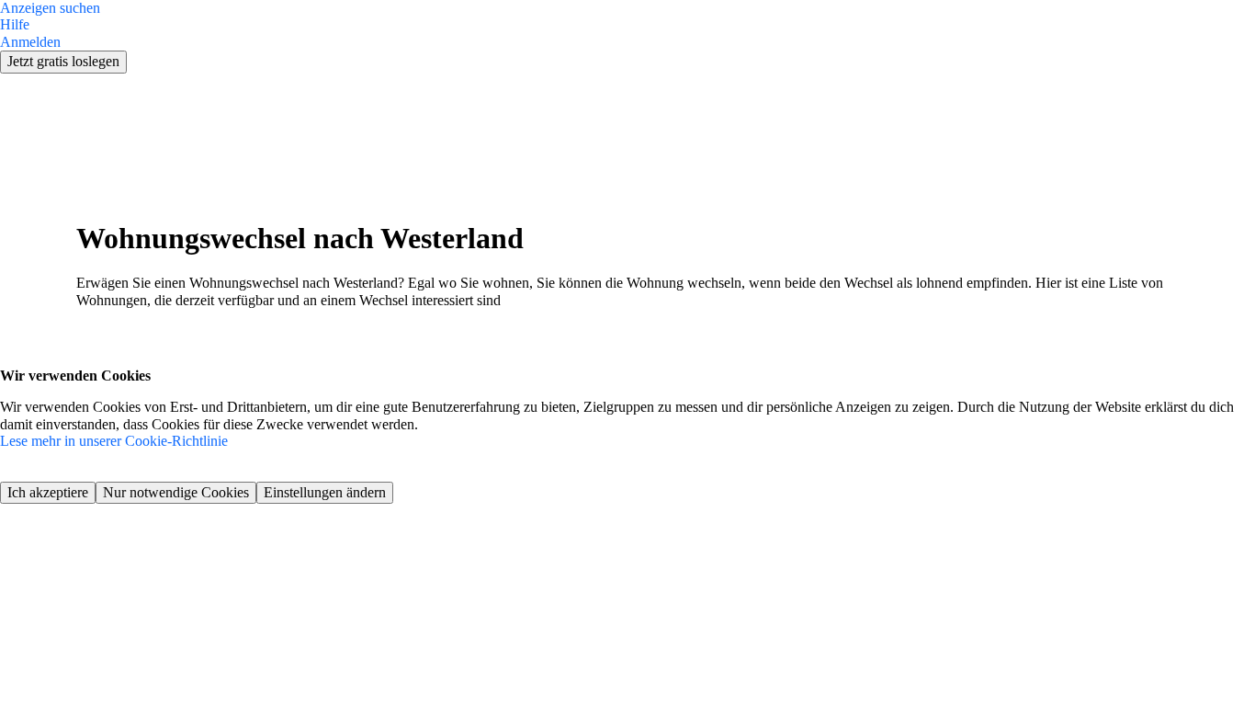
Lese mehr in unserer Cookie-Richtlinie (114, 441)
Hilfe (14, 24)
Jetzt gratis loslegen (63, 61)
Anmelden (30, 42)
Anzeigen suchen (50, 8)
